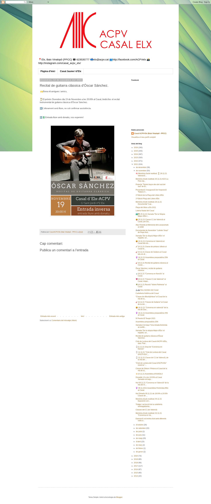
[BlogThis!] (91, 232)
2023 (136, 158)
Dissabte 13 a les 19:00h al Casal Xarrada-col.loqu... (149, 378)
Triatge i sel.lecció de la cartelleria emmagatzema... (149, 405)
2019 (136, 459)
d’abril (138, 442)
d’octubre (140, 425)
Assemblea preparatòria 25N (147, 322)
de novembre (141, 171)
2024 (136, 154)
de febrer (139, 448)
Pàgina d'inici (47, 71)
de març (139, 445)
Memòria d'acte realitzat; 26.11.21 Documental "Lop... (149, 203)
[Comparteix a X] (94, 232)
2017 (136, 466)
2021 (136, 164)
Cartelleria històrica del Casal (147, 293)
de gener (139, 452)
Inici (82, 316)
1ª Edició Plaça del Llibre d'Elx (147, 199)
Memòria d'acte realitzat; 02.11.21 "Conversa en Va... (149, 414)
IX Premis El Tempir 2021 (145, 318)
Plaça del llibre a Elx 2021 (146, 207)
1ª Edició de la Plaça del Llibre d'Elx (150, 195)
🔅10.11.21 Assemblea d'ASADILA (149, 374)
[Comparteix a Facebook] (97, 232)
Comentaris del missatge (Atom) (64, 320)
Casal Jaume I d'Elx (70, 71)
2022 (136, 161)
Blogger (119, 497)
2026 (136, 148)
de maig (139, 438)
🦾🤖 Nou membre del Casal (147, 290)
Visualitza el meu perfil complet (143, 137)
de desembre (141, 167)
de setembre (141, 428)
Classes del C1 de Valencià (146, 410)
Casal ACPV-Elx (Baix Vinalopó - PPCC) (150, 133)
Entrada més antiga (117, 316)
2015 (136, 473)
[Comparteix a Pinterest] (100, 232)
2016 (136, 469)
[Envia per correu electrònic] (89, 232)
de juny (139, 435)
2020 (136, 456)
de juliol (139, 432)
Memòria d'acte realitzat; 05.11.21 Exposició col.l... (149, 400)
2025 (136, 151)
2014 (136, 476)
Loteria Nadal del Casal (145, 211)
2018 (136, 463)
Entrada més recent (48, 316)
